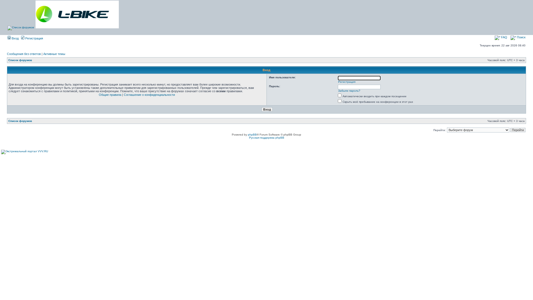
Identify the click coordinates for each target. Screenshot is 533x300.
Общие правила (110, 94)
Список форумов (20, 60)
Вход (15, 38)
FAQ (503, 37)
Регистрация (33, 38)
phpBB (252, 134)
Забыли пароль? (349, 90)
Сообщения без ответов (24, 54)
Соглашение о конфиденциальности (149, 94)
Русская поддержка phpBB (266, 137)
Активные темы (54, 54)
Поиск (521, 37)
